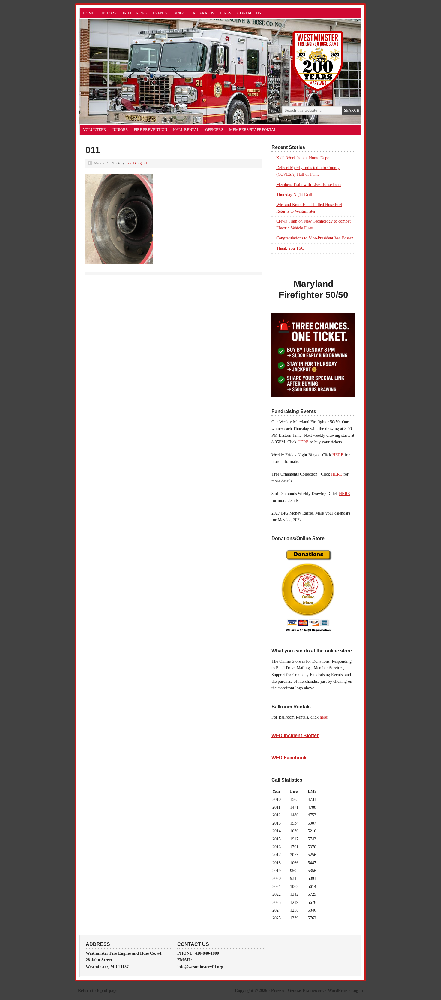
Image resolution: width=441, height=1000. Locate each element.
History (108, 13)
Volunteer (94, 129)
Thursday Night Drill (294, 194)
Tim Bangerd (136, 163)
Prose (276, 990)
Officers (214, 129)
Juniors (120, 129)
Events (160, 13)
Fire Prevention (150, 129)
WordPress (337, 990)
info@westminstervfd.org (200, 967)
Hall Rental (186, 129)
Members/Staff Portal (252, 129)
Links (225, 13)
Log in (357, 990)
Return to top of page (97, 990)
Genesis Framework (306, 990)
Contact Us (249, 13)
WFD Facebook (289, 757)
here (323, 717)
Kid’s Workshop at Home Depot (303, 158)
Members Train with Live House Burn (308, 184)
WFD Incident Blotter (295, 735)
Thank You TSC (290, 248)
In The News (135, 13)
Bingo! (180, 13)
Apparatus (203, 13)
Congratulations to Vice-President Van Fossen (314, 238)
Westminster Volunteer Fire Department (147, 71)
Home (88, 13)
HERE (303, 442)
